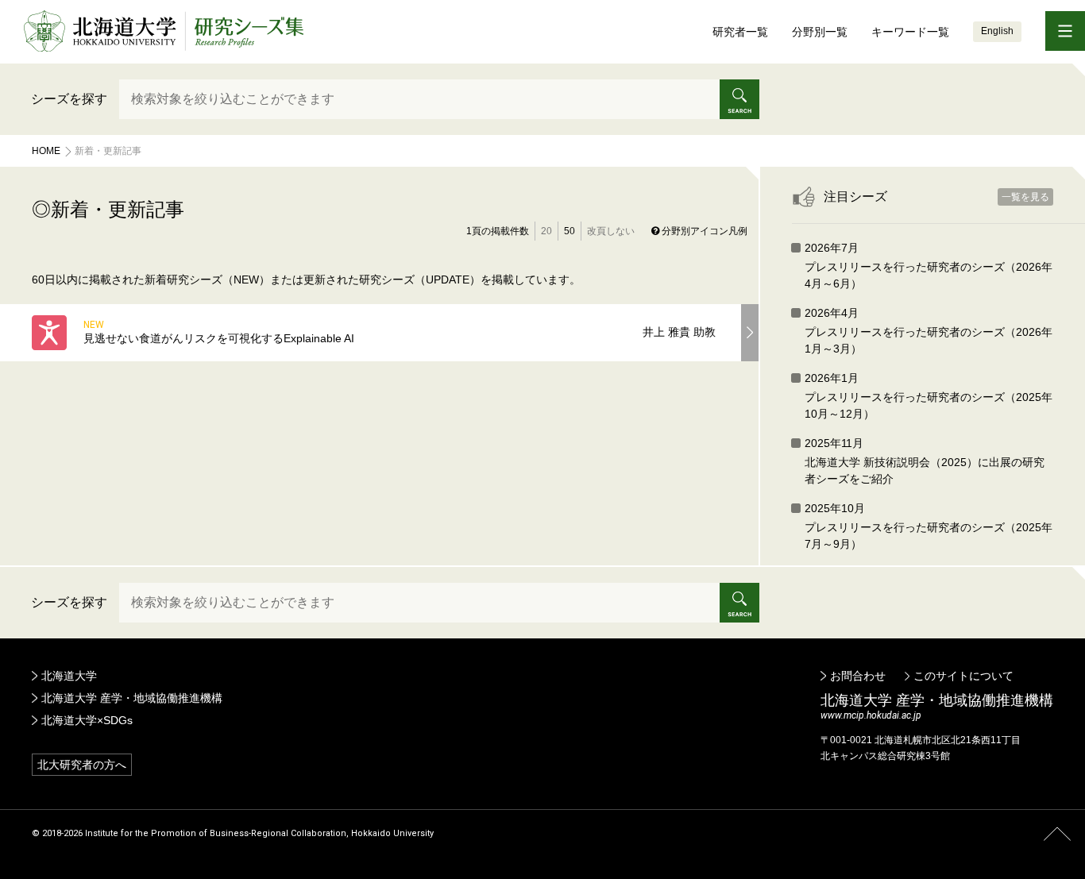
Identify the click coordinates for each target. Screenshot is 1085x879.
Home (46, 150)
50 (569, 231)
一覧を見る (1025, 196)
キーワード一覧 (910, 31)
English (997, 31)
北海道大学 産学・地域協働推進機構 (131, 698)
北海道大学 (69, 675)
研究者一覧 (740, 31)
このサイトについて (963, 675)
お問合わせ (858, 675)
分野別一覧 (820, 31)
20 (546, 231)
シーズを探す (69, 99)
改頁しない (611, 231)
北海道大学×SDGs (87, 720)
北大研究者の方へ (81, 764)
